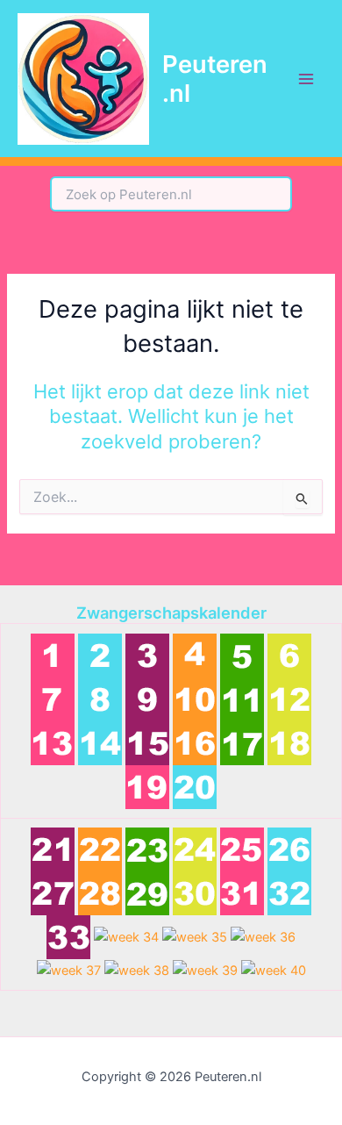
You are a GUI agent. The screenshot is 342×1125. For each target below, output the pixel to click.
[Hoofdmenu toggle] (306, 79)
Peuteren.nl (214, 78)
